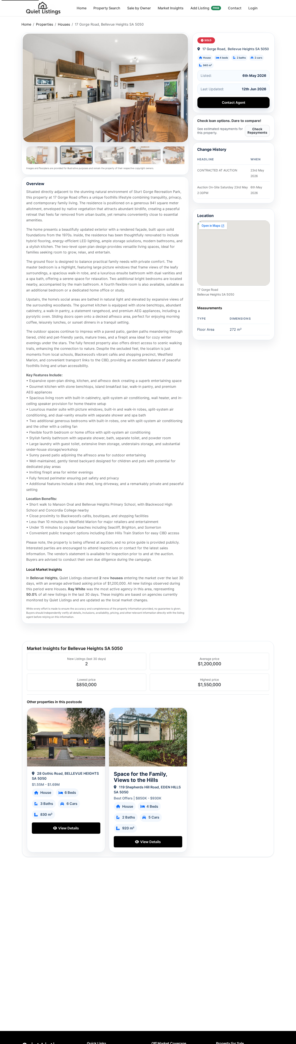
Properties (44, 24)
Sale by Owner (139, 8)
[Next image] (179, 88)
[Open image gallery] (105, 88)
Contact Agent (233, 102)
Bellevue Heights (43, 578)
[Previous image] (31, 88)
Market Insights (171, 8)
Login (253, 8)
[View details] (66, 737)
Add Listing (204, 8)
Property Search (106, 8)
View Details (68, 828)
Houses (64, 24)
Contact (234, 8)
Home (81, 8)
